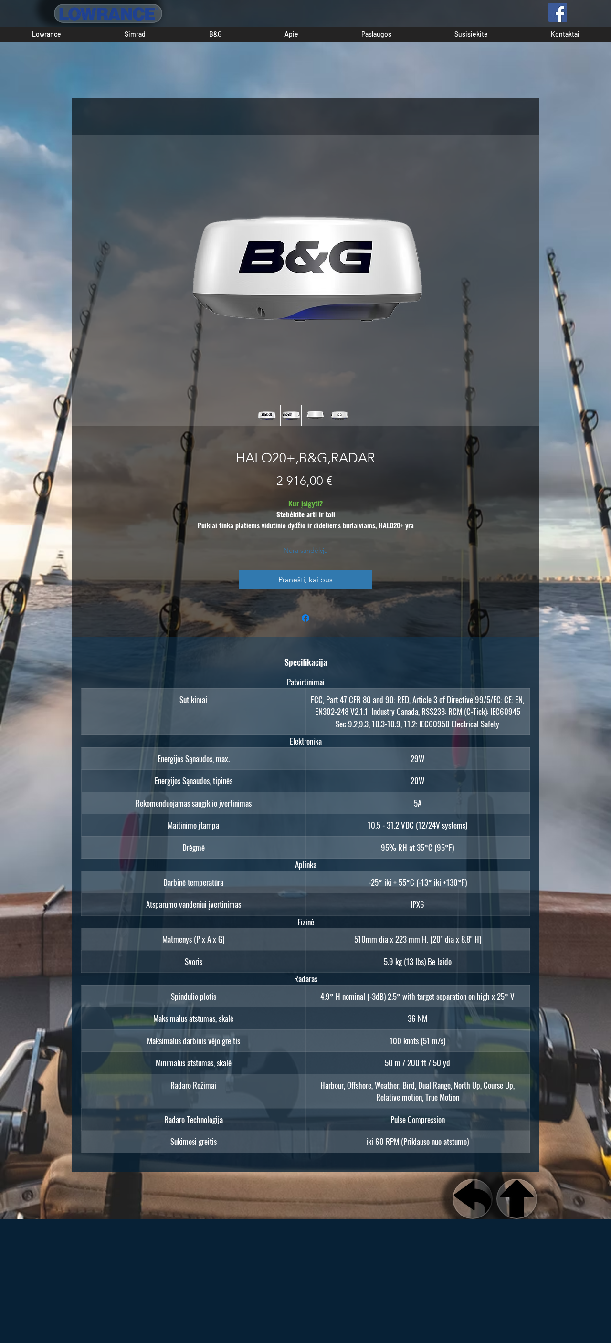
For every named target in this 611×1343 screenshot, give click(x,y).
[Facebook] (557, 12)
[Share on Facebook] (305, 618)
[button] (46, 34)
